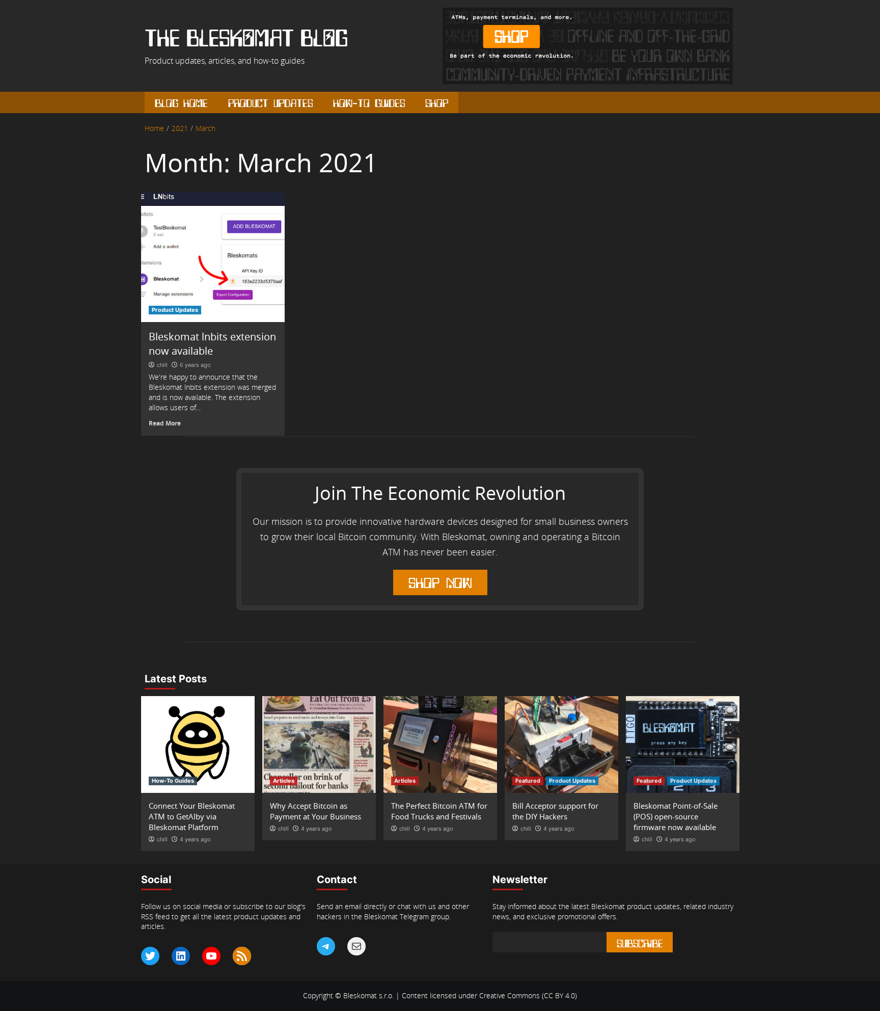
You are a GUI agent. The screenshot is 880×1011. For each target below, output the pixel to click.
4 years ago (195, 839)
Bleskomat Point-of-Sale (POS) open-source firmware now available (676, 816)
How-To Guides (369, 102)
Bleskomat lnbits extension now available (212, 344)
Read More (165, 423)
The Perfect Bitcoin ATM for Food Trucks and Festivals (439, 811)
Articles (283, 780)
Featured (527, 780)
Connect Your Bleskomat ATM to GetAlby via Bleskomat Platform (192, 816)
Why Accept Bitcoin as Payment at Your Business (315, 811)
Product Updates (270, 102)
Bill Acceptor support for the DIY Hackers (555, 811)
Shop (436, 102)
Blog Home (181, 102)
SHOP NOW (440, 581)
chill (162, 364)
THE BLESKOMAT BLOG (246, 39)
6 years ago (195, 364)
